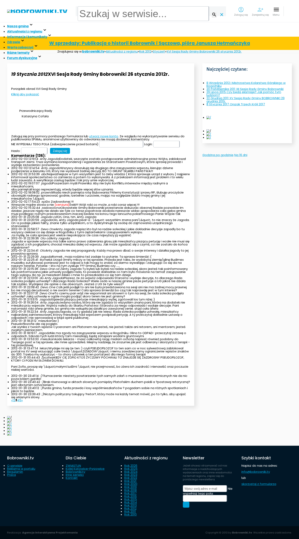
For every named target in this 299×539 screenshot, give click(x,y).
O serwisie (14, 465)
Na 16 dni (240, 155)
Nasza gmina (18, 26)
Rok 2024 (130, 472)
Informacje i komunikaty (27, 37)
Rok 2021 (130, 481)
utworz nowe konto (103, 136)
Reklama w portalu (21, 468)
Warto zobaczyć (20, 47)
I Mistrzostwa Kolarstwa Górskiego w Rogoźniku (246, 84)
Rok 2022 (130, 478)
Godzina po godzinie (218, 155)
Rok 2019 (130, 487)
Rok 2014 (130, 502)
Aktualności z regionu (24, 31)
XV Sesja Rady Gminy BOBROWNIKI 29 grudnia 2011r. (245, 99)
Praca (11, 475)
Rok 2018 (130, 490)
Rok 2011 (130, 511)
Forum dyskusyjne (22, 58)
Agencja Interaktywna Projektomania (50, 533)
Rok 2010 (130, 514)
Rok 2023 (130, 475)
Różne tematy (18, 53)
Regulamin (15, 472)
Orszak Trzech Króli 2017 (235, 104)
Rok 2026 (130, 465)
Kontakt (72, 478)
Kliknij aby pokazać (25, 94)
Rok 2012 (130, 508)
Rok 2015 (130, 499)
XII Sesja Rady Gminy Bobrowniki (245, 89)
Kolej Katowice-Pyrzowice (85, 468)
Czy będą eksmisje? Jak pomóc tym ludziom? (243, 93)
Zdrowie (13, 42)
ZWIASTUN (73, 465)
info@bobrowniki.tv (255, 472)
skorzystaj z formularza (258, 484)
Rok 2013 (130, 505)
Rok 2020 (130, 484)
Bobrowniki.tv (75, 472)
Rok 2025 (130, 468)
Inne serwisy (75, 475)
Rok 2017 (130, 493)
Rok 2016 (130, 496)
